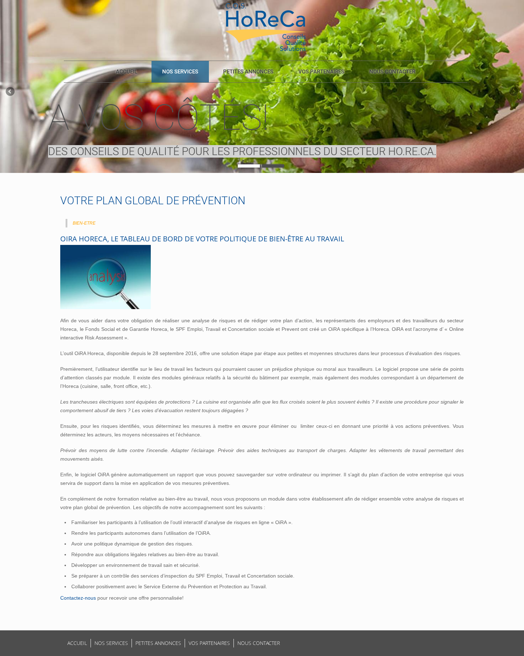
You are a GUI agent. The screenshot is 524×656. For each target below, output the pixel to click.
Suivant (513, 92)
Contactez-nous (78, 598)
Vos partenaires (321, 71)
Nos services (180, 71)
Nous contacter (392, 71)
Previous (10, 92)
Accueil (126, 71)
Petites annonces (248, 71)
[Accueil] (265, 26)
